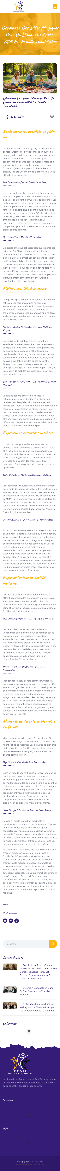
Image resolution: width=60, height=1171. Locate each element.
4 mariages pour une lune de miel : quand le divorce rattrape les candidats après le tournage (37, 1007)
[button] (55, 6)
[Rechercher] (53, 944)
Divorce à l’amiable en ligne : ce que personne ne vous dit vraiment (37, 991)
